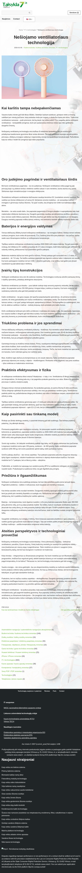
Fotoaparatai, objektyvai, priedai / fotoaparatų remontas (22, 645)
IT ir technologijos (30, 30)
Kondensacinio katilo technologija (14, 809)
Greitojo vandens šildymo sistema (14, 823)
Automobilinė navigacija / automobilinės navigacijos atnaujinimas (26, 630)
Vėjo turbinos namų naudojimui (13, 786)
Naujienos (6, 19)
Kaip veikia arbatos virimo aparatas (15, 834)
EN (30, 19)
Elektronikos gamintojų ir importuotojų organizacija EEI (24, 732)
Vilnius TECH (9, 721)
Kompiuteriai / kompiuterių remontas (15, 668)
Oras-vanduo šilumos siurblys (13, 794)
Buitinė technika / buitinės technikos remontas (39, 47)
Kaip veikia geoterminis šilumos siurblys (17, 801)
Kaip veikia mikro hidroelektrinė (13, 782)
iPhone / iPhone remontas (11, 656)
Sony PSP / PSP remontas (12, 671)
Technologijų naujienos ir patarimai (29, 691)
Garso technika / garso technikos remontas (18, 649)
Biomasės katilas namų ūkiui (12, 775)
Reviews (47, 691)
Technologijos (7, 675)
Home (21, 30)
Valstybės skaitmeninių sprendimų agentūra (20, 738)
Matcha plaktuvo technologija (13, 831)
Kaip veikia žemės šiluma (11, 798)
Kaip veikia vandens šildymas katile (15, 827)
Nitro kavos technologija (11, 842)
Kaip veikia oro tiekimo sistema (13, 767)
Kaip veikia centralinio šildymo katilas (16, 819)
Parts (54, 691)
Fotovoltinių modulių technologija (14, 779)
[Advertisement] (41, 159)
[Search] (29, 13)
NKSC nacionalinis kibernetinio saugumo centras (22, 708)
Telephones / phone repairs (12, 679)
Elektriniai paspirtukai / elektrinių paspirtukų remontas (22, 641)
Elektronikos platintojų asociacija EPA (18, 735)
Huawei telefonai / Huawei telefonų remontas (19, 652)
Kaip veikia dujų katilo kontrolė (13, 805)
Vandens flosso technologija (12, 838)
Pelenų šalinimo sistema (11, 771)
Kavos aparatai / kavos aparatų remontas (17, 664)
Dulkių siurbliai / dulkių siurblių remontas (17, 637)
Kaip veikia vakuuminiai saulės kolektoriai (17, 790)
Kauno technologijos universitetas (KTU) (19, 719)
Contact (16, 19)
